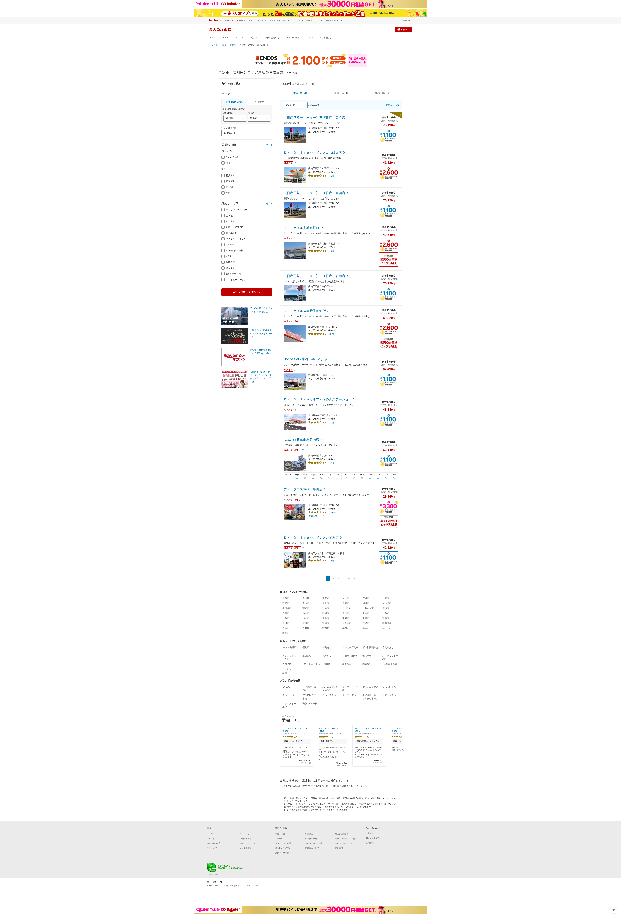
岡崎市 (365, 603)
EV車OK (230, 244)
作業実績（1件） (316, 516)
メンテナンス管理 (283, 843)
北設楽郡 (346, 608)
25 (349, 578)
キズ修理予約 (311, 839)
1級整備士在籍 (233, 273)
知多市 (285, 618)
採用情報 (370, 843)
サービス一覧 (213, 885)
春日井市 (286, 608)
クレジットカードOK (236, 209)
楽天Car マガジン (283, 848)
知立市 (305, 618)
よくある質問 (325, 37)
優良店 (229, 163)
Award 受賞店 (289, 647)
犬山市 (305, 603)
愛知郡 (305, 598)
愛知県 (233, 45)
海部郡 (325, 598)
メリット (239, 37)
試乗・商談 (280, 834)
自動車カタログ (312, 848)
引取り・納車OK (234, 227)
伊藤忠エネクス (370, 686)
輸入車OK (231, 233)
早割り (229, 193)
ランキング (309, 37)
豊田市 (305, 623)
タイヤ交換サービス (344, 843)
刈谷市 (325, 608)
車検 (224, 45)
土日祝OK (231, 215)
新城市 (325, 613)
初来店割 (230, 181)
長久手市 (346, 623)
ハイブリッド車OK (235, 239)
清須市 (385, 608)
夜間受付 (230, 262)
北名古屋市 (368, 608)
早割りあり (388, 647)
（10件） (332, 422)
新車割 (229, 187)
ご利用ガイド (254, 37)
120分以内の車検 (234, 250)
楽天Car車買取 (341, 834)
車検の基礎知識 (272, 37)
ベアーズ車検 (389, 695)
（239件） (332, 512)
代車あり (230, 221)
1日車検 (230, 256)
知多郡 (385, 613)
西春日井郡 (388, 623)
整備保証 (230, 268)
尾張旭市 (386, 603)
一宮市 (385, 598)
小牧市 (305, 613)
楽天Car (215, 45)
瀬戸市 (345, 613)
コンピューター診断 (236, 279)
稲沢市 (285, 603)
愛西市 (285, 598)
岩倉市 (325, 603)
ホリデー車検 (349, 695)
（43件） (332, 251)
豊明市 (385, 618)
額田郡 (325, 628)
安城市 (365, 598)
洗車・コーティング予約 (345, 839)
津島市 (325, 618)
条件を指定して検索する (247, 291)
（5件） (331, 462)
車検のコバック (290, 695)
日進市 (285, 628)
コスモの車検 (389, 686)
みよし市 (386, 628)
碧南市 (365, 628)
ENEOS (286, 686)
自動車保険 (340, 848)
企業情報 (370, 833)
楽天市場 (406, 20)
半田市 (345, 628)
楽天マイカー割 (282, 853)
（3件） (331, 334)
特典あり (230, 175)
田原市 (365, 613)
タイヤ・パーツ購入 (314, 843)
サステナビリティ (252, 885)
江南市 (285, 613)
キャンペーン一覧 (291, 37)
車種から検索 (392, 105)
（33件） (332, 560)
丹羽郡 (305, 628)
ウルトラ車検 (329, 695)
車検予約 (279, 839)
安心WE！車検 (309, 703)
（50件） (332, 175)
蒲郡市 (305, 608)
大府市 (345, 603)
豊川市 (285, 623)
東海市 (345, 618)
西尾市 (365, 623)
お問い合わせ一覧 (231, 885)
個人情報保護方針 (373, 838)
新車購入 (309, 834)
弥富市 (285, 633)
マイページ (225, 37)
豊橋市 (325, 623)
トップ (212, 37)
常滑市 (365, 618)
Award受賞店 (232, 157)
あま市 (345, 598)
